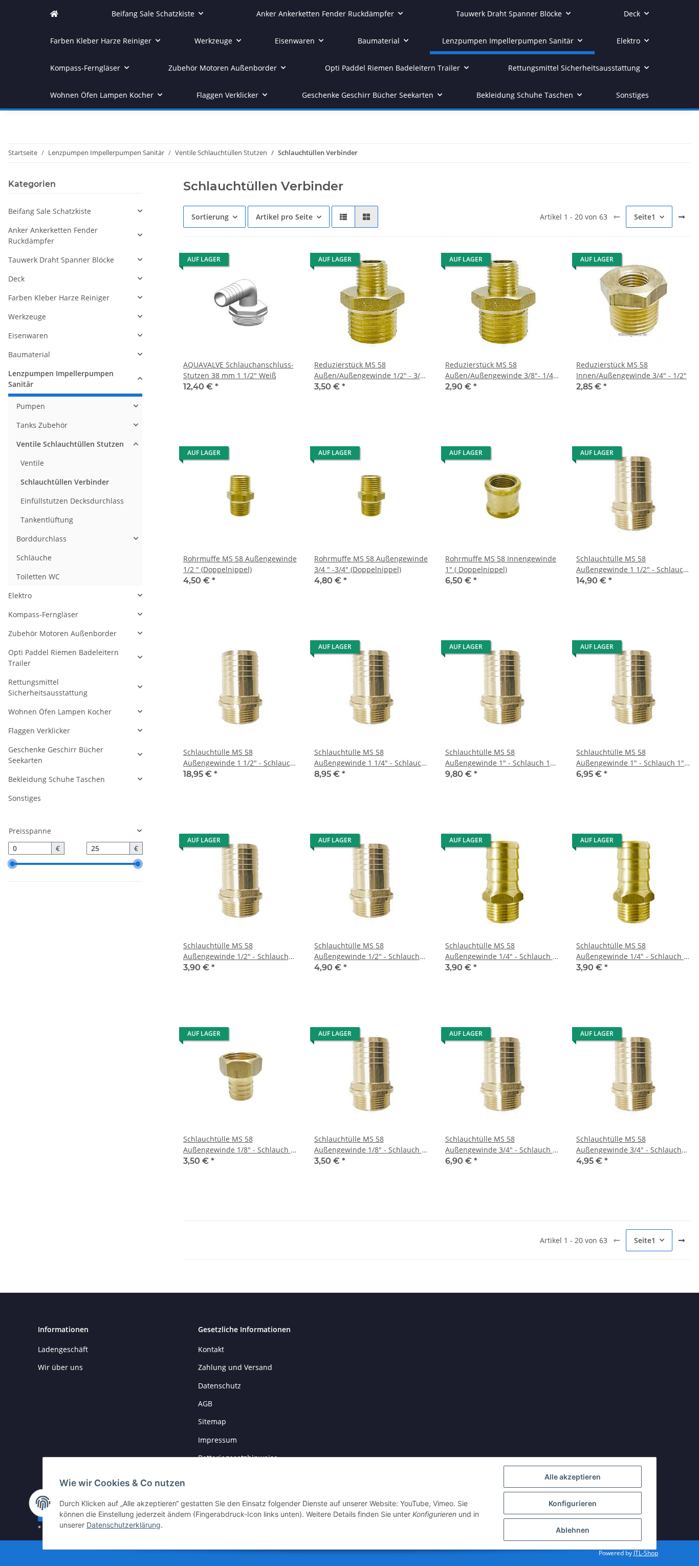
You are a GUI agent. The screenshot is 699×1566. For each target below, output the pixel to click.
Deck (16, 279)
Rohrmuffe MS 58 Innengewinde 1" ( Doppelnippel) (500, 564)
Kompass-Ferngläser (43, 614)
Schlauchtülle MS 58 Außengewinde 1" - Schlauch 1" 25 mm (630, 757)
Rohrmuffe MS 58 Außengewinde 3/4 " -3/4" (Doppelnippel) (371, 564)
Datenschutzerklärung (123, 1524)
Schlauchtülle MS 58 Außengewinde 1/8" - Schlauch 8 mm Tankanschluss (370, 1144)
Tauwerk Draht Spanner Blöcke (61, 260)
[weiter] (681, 217)
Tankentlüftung (46, 520)
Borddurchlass (41, 538)
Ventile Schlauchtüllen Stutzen (70, 444)
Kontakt (211, 1349)
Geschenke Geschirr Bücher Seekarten (55, 755)
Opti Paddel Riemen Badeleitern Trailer (63, 657)
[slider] (12, 863)
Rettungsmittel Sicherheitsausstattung (48, 687)
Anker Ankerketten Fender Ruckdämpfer (53, 235)
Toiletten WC (38, 576)
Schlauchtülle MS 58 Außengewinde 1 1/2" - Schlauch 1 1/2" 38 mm (632, 564)
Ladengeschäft (63, 1349)
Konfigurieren (573, 1503)
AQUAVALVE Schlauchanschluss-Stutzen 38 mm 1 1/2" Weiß (238, 370)
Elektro (20, 595)
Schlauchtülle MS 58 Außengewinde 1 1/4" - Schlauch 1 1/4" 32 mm (370, 757)
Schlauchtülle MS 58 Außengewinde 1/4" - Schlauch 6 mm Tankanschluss (501, 951)
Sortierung (210, 217)
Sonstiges (24, 798)
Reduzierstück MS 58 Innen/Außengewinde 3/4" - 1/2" (631, 370)
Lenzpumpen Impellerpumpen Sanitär (61, 378)
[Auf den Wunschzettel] (280, 262)
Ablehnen (572, 1530)
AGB (205, 1403)
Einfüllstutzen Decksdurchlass (72, 501)
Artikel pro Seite (284, 217)
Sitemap (212, 1421)
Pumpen (30, 406)
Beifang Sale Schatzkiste (49, 211)
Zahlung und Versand (235, 1367)
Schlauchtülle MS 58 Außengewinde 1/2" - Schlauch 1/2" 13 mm (236, 951)
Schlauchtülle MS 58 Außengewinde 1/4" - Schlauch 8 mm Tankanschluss (632, 951)
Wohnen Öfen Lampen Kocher (60, 711)
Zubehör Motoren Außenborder (62, 633)
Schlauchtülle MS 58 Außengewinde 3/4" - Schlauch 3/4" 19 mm (629, 1144)
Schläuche (34, 557)
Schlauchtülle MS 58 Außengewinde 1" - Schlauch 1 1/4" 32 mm (497, 757)
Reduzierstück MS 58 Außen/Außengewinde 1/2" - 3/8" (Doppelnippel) (370, 370)
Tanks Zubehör (42, 425)
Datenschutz (219, 1385)
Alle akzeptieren (572, 1476)
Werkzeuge (27, 316)
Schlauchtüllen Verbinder (64, 482)
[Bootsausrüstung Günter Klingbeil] (54, 13)
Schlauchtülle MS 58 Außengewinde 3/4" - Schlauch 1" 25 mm (502, 1144)
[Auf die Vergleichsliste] (254, 262)
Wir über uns (60, 1367)
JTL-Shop (646, 1553)
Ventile (32, 463)
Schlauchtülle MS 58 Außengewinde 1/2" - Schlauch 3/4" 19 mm (367, 951)
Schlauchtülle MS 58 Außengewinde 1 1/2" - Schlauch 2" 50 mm (239, 757)
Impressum (217, 1440)
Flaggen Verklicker (39, 730)
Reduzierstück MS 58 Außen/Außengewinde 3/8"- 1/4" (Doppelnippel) (500, 370)
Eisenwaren (28, 335)
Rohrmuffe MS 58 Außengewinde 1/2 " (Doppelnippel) (240, 564)
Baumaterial (29, 354)
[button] (343, 217)
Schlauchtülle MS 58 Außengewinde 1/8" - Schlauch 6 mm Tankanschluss (239, 1144)
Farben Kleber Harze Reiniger (59, 297)
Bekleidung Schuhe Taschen (56, 779)
